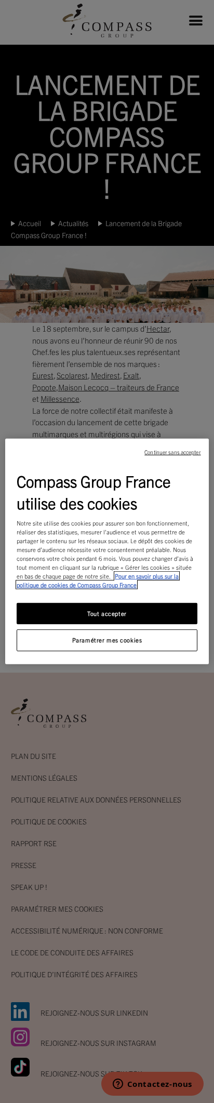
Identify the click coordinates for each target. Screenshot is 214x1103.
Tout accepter (106, 612)
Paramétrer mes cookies (107, 640)
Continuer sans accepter (172, 452)
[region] (106, 551)
